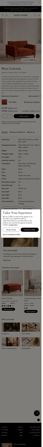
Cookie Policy (13, 225)
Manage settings (11, 230)
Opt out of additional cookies (11, 234)
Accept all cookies (29, 230)
